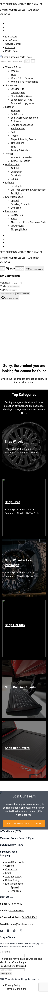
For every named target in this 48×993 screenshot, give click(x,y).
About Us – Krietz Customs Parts (28, 222)
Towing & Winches (20, 150)
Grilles (14, 132)
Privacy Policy (12, 985)
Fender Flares (18, 128)
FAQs (8, 873)
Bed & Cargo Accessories (24, 117)
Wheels (15, 70)
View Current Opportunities (24, 824)
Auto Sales (11, 40)
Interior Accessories (22, 157)
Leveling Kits (17, 88)
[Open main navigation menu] (19, 268)
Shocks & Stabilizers (22, 96)
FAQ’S (14, 218)
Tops (13, 146)
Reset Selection (23, 294)
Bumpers (15, 110)
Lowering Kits (18, 92)
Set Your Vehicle (7, 294)
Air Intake (16, 168)
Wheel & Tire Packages (23, 78)
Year (2, 289)
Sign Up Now (6, 973)
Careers (9, 865)
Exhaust (15, 179)
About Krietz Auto (14, 862)
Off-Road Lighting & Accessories (28, 189)
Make (3, 282)
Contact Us (17, 215)
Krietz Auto (11, 36)
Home (11, 333)
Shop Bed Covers (17, 748)
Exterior (9, 106)
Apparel (15, 200)
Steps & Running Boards (23, 139)
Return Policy (12, 880)
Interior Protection (20, 160)
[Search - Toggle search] (2, 268)
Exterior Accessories (22, 124)
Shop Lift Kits (15, 625)
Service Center (13, 43)
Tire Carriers (17, 142)
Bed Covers (17, 114)
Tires (13, 74)
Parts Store (11, 51)
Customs (10, 47)
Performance (12, 164)
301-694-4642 (14, 903)
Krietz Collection (14, 197)
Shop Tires (12, 502)
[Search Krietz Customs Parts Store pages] (27, 61)
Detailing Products (20, 204)
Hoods (14, 135)
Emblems (16, 121)
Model (3, 286)
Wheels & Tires (13, 67)
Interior (9, 153)
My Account (17, 225)
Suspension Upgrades (22, 103)
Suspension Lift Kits (21, 99)
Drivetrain (16, 175)
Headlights (16, 186)
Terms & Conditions (16, 988)
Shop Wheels (14, 441)
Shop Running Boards (20, 687)
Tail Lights (16, 193)
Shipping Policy (19, 229)
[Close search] (33, 61)
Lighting (9, 182)
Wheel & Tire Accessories (24, 81)
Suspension (11, 85)
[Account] (13, 269)
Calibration (16, 171)
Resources (11, 211)
